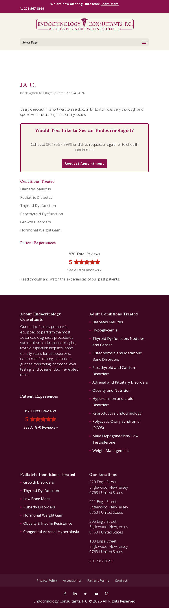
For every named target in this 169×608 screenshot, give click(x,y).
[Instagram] (106, 593)
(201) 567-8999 (59, 144)
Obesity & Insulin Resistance (47, 523)
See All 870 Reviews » (84, 270)
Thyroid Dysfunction (38, 205)
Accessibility (72, 580)
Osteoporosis (104, 352)
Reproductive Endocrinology (117, 413)
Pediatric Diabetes (36, 197)
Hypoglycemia (105, 330)
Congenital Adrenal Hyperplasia (51, 531)
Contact (121, 580)
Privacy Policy (47, 580)
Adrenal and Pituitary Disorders (120, 382)
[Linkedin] (75, 593)
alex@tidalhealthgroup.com (43, 93)
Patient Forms (98, 580)
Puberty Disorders (39, 507)
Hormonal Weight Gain (40, 230)
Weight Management (110, 450)
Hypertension (104, 398)
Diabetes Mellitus (35, 188)
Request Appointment (84, 163)
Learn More (110, 4)
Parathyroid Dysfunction (41, 213)
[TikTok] (85, 593)
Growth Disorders (35, 221)
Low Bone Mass (36, 498)
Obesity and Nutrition (111, 390)
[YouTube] (96, 593)
